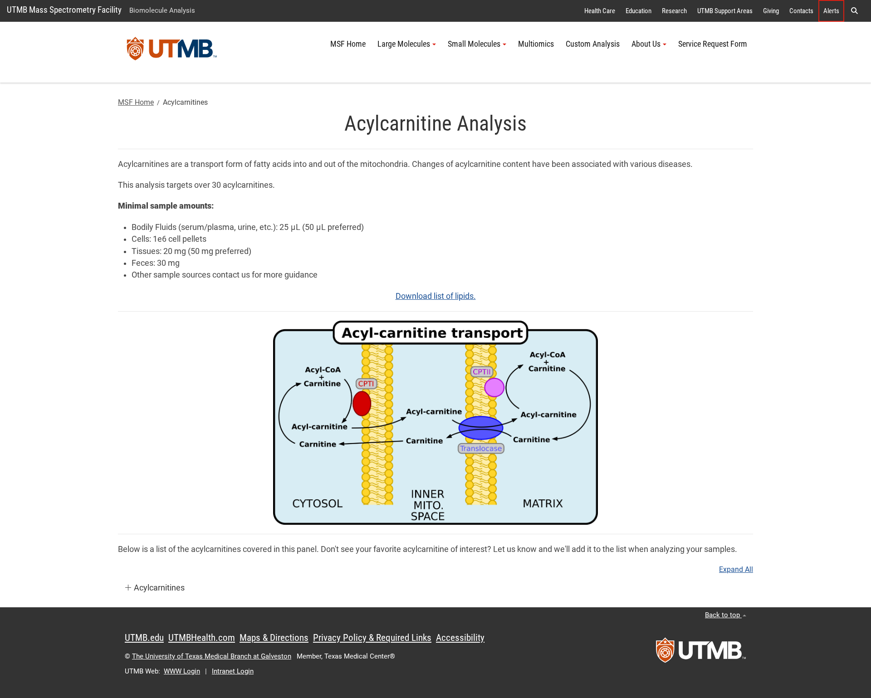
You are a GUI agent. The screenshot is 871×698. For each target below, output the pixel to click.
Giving (771, 11)
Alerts (831, 11)
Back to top (723, 615)
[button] (854, 11)
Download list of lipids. (436, 296)
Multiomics (536, 44)
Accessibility (460, 637)
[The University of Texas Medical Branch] (172, 52)
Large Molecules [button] (403, 44)
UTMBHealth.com (201, 637)
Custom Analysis (593, 44)
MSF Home (348, 44)
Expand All (736, 570)
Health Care (599, 11)
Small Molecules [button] (474, 44)
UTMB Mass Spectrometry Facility (64, 10)
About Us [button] (646, 44)
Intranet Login (233, 671)
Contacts (801, 11)
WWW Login (182, 671)
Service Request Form (712, 44)
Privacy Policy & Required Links (372, 637)
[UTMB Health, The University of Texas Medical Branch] (701, 653)
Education (638, 11)
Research (674, 11)
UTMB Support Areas (725, 11)
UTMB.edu (144, 637)
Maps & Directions (274, 637)
